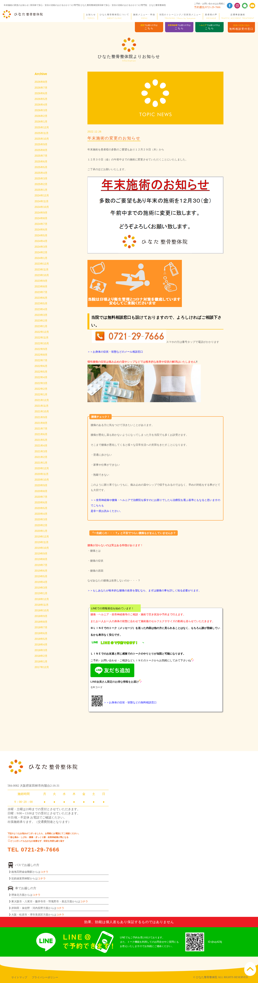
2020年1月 (41, 530)
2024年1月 (41, 258)
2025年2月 (41, 184)
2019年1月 (41, 593)
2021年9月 (41, 417)
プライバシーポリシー (45, 977)
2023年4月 (41, 309)
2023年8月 (41, 286)
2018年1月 (41, 661)
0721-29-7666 (40, 850)
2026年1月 (41, 121)
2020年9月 (41, 485)
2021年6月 (41, 434)
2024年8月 (41, 218)
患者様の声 (211, 16)
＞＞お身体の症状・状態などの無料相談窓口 (130, 702)
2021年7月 (41, 428)
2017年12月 (42, 667)
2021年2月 (41, 457)
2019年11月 (42, 542)
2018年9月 (41, 616)
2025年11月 (42, 133)
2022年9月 (41, 349)
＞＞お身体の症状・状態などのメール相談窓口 (115, 351)
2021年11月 (42, 405)
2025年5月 (41, 167)
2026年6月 (41, 93)
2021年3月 (41, 451)
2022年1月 (41, 394)
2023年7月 (41, 292)
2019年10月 (42, 547)
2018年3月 (41, 650)
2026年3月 (41, 110)
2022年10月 (42, 343)
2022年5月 (41, 371)
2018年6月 (41, 633)
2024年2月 (41, 252)
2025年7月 (41, 155)
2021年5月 (41, 439)
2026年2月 (41, 115)
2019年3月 (41, 587)
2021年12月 (42, 400)
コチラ (44, 871)
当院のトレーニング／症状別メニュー (180, 16)
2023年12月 (42, 263)
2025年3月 (41, 178)
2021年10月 (42, 411)
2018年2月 (41, 655)
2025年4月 (41, 172)
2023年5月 (41, 303)
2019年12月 (42, 536)
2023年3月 (41, 314)
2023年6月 (41, 297)
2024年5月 (41, 235)
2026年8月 (41, 81)
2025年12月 (42, 127)
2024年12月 (42, 195)
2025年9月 (41, 144)
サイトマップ (19, 977)
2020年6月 (41, 502)
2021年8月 (41, 422)
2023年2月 (41, 320)
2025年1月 (41, 189)
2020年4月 (41, 513)
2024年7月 (41, 223)
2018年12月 (42, 599)
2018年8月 (41, 621)
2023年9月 (41, 280)
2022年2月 (41, 388)
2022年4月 (41, 377)
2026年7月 (41, 87)
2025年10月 (42, 138)
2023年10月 (42, 275)
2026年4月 (41, 104)
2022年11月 (42, 337)
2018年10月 (42, 610)
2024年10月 (42, 206)
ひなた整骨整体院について (114, 16)
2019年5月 (41, 576)
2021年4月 (41, 445)
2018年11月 (42, 604)
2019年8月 (41, 559)
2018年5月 (41, 638)
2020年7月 (41, 496)
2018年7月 (41, 627)
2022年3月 (41, 383)
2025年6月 (41, 161)
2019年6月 (41, 570)
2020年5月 (41, 508)
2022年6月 (41, 365)
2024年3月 (41, 246)
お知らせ (91, 16)
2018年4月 (41, 644)
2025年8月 (41, 150)
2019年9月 (41, 553)
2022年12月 (42, 331)
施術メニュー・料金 (144, 16)
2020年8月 (41, 491)
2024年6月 (41, 229)
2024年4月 (41, 241)
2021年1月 (41, 462)
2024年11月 (42, 201)
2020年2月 (41, 525)
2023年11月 (42, 269)
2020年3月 (41, 519)
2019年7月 (41, 565)
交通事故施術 (237, 16)
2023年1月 (41, 326)
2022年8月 (41, 354)
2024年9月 (41, 212)
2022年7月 (41, 360)
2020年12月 (42, 468)
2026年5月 (41, 98)
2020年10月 (42, 479)
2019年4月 (41, 581)
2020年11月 (42, 473)
